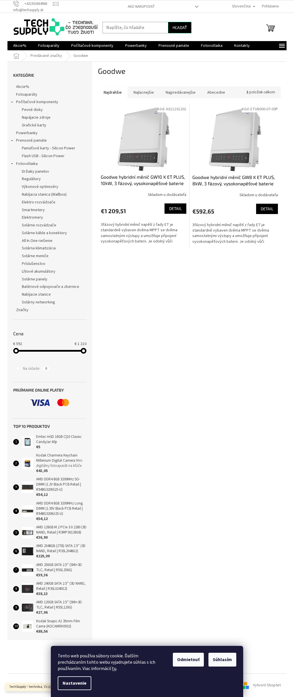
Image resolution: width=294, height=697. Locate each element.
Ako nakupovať (141, 6)
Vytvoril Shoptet (267, 685)
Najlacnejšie (144, 92)
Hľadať (180, 27)
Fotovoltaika (27, 164)
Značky (22, 310)
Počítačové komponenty (37, 102)
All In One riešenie (37, 241)
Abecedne (216, 92)
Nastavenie (74, 683)
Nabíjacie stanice (36, 294)
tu (114, 668)
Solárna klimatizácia (39, 248)
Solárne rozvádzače (39, 225)
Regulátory (31, 179)
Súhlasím (222, 659)
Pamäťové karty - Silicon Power (48, 148)
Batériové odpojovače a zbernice (50, 287)
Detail (175, 208)
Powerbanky (27, 133)
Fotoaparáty (26, 94)
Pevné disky (32, 110)
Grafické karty (34, 125)
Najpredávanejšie (181, 92)
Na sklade (35, 368)
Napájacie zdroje (36, 117)
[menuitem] (19, 45)
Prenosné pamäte (31, 140)
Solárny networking (38, 302)
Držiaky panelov (35, 171)
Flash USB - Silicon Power (43, 156)
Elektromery (32, 217)
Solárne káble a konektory (44, 233)
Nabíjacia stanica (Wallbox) (44, 194)
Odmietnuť (188, 659)
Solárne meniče (35, 256)
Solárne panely (34, 279)
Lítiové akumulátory (38, 271)
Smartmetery (33, 210)
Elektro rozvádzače (38, 202)
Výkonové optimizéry (40, 187)
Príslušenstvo (33, 264)
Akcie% (22, 87)
